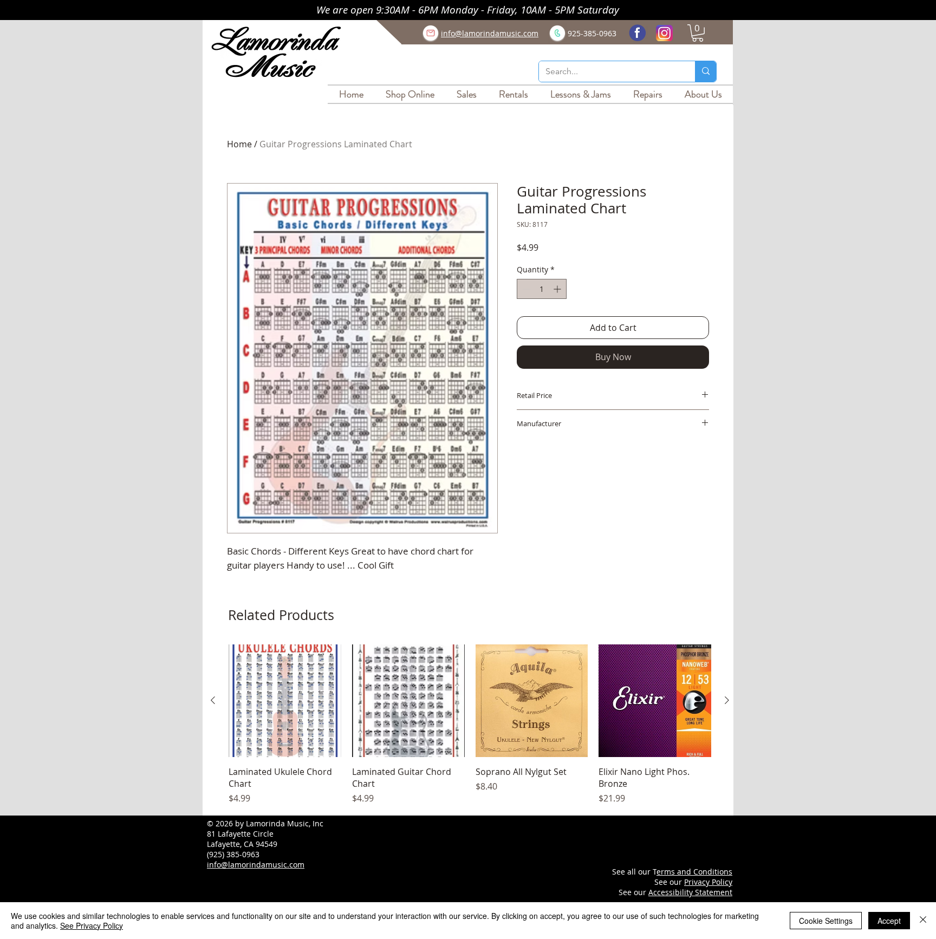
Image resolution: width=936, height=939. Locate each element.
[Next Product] (726, 700)
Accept (889, 920)
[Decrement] (525, 288)
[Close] (922, 920)
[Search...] (705, 71)
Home (239, 144)
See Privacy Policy (91, 925)
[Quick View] (285, 700)
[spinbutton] (541, 288)
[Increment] (558, 288)
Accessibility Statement (690, 892)
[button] (697, 33)
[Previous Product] (212, 700)
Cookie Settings (826, 920)
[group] (469, 725)
